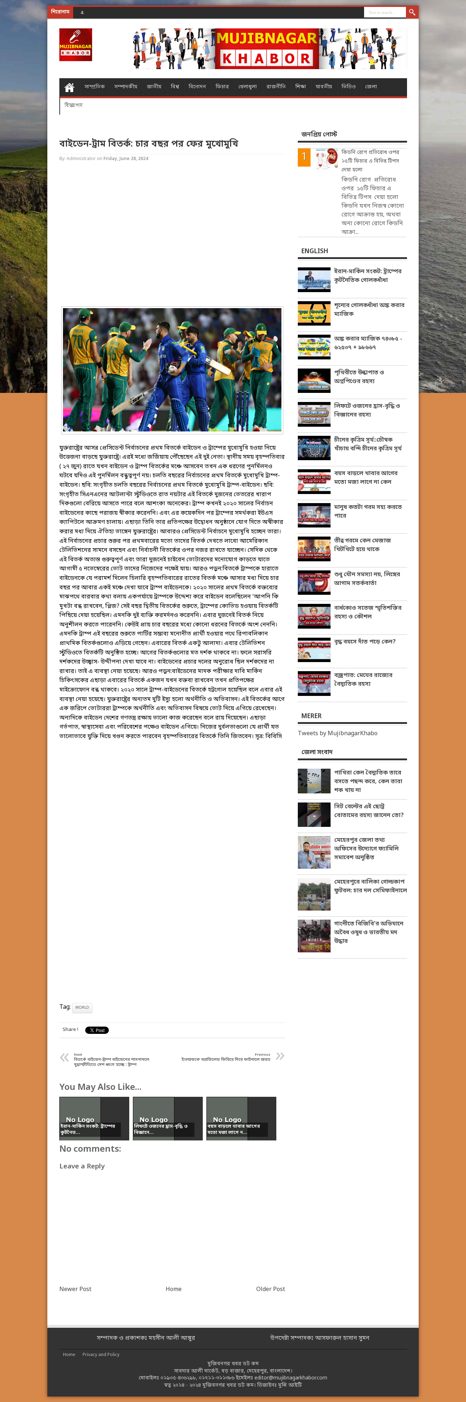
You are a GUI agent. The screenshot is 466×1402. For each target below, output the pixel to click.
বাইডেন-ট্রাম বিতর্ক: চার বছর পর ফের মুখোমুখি (148, 144)
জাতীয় (154, 87)
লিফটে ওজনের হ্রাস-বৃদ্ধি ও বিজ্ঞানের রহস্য (367, 410)
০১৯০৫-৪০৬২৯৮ (178, 1378)
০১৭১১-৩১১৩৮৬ (216, 1378)
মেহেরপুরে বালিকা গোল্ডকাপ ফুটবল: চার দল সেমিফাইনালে (370, 886)
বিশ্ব (175, 87)
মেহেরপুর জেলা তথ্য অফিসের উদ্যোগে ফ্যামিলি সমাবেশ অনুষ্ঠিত (366, 849)
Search (412, 13)
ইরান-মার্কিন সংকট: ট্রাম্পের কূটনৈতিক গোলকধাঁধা (368, 276)
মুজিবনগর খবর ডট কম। (229, 1385)
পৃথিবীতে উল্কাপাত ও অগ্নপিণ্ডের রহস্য (359, 377)
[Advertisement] (29, 116)
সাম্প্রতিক (94, 87)
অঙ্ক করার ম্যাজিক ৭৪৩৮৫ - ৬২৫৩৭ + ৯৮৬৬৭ (368, 343)
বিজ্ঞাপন (73, 105)
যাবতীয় (324, 87)
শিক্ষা (300, 87)
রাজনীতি (276, 87)
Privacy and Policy (101, 1355)
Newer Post (75, 1290)
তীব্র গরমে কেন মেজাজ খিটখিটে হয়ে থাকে (362, 545)
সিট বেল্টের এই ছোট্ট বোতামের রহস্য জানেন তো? (369, 811)
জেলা (371, 87)
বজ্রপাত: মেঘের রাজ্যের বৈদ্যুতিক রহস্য (363, 680)
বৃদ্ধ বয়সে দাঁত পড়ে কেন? (365, 642)
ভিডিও (348, 87)
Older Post (270, 1290)
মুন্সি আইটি (290, 1385)
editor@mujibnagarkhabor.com (290, 1378)
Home (69, 87)
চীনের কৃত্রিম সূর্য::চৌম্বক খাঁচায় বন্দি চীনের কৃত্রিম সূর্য (368, 444)
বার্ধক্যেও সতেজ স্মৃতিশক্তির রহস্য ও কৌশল (368, 612)
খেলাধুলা (247, 87)
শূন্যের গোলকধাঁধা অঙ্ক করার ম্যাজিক (369, 310)
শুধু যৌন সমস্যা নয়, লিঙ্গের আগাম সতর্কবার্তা (367, 579)
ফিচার (222, 87)
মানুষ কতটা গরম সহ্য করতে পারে (368, 511)
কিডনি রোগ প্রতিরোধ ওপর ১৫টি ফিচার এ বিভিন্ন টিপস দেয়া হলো (370, 161)
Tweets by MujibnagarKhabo (338, 734)
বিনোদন (197, 87)
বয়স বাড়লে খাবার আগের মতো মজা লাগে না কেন (366, 478)
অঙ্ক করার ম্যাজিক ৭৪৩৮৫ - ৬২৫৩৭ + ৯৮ (139, 12)
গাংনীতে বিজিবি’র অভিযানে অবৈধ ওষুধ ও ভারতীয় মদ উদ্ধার (368, 932)
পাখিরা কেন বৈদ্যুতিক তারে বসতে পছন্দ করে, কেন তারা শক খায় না (368, 781)
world (82, 1007)
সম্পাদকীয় (125, 87)
